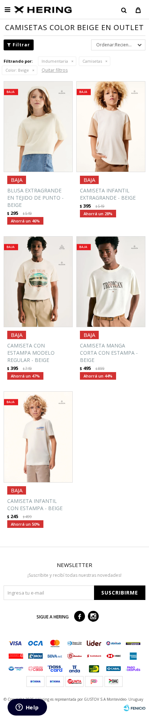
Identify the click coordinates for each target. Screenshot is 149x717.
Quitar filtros (55, 70)
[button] (123, 10)
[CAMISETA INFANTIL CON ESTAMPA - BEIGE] (38, 436)
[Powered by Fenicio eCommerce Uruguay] (134, 708)
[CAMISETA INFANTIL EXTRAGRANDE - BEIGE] (110, 126)
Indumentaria (55, 61)
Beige (17, 70)
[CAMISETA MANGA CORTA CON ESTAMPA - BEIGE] (110, 281)
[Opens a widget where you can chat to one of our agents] (27, 708)
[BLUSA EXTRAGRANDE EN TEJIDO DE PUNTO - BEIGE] (38, 126)
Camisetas (92, 61)
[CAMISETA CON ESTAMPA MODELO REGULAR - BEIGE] (38, 281)
